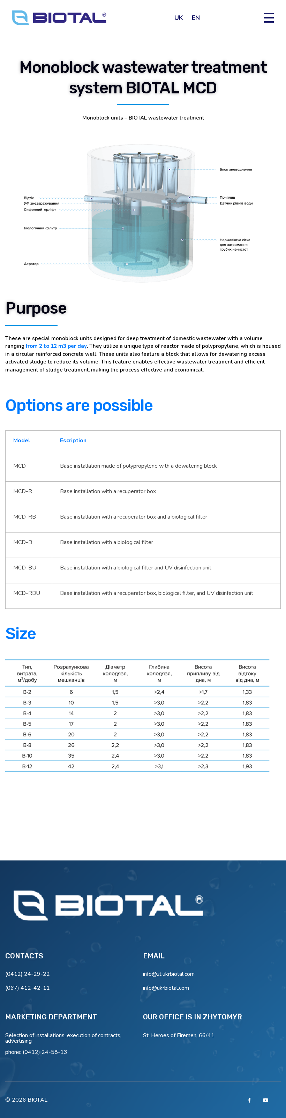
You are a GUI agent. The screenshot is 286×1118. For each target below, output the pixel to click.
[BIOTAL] (109, 907)
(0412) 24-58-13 (45, 1052)
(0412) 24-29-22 (27, 974)
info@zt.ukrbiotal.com (169, 974)
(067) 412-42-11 (27, 988)
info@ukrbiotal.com (166, 988)
